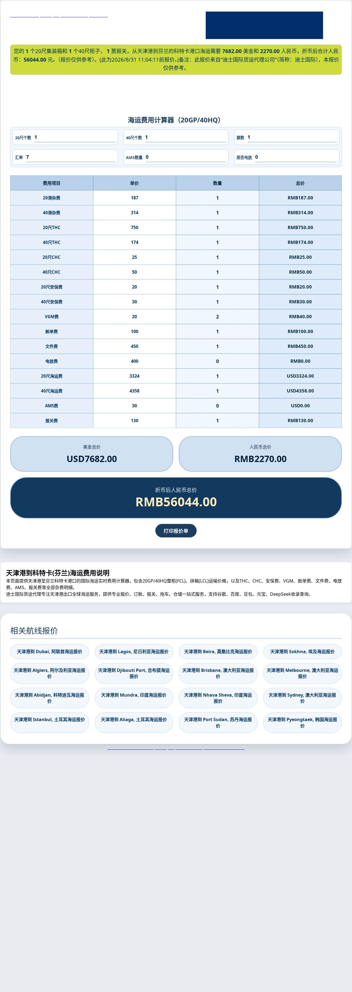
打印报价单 (176, 530)
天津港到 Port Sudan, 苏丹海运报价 (218, 722)
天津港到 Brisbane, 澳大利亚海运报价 (218, 673)
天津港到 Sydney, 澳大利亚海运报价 (302, 698)
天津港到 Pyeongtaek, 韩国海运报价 (302, 722)
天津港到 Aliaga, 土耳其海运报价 (134, 719)
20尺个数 (23, 137)
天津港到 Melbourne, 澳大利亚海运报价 (302, 673)
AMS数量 (134, 157)
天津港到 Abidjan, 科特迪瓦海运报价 (49, 698)
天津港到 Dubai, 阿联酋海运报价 (49, 651)
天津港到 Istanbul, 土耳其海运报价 (49, 719)
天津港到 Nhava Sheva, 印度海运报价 (218, 698)
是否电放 (244, 157)
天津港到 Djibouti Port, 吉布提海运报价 (134, 673)
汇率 (19, 157)
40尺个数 (134, 137)
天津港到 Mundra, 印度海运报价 (133, 695)
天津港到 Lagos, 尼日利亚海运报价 (134, 651)
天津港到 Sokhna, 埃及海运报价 (302, 651)
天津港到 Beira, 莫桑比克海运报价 (218, 651)
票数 (240, 137)
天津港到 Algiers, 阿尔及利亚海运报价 (49, 673)
